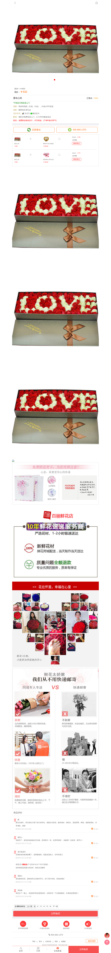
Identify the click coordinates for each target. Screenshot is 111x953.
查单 (40, 941)
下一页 (55, 906)
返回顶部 (92, 941)
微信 (107, 936)
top (107, 943)
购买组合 (76, 143)
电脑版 (63, 941)
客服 (56, 941)
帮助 (33, 941)
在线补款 (48, 941)
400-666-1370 (57, 935)
